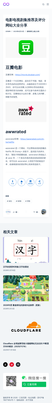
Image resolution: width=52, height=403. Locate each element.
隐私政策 (20, 400)
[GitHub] (18, 364)
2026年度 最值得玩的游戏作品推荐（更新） (22, 305)
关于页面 (29, 400)
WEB (18, 201)
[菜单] (48, 4)
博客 (27, 201)
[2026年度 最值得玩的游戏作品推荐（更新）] (26, 288)
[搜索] (43, 4)
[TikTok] (5, 364)
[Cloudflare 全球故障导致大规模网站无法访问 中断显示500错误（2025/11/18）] (26, 327)
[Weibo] (11, 364)
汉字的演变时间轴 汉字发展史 (16, 267)
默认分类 (36, 31)
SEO (9, 201)
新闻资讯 (30, 31)
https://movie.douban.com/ (27, 74)
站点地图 (32, 397)
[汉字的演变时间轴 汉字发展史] (26, 250)
